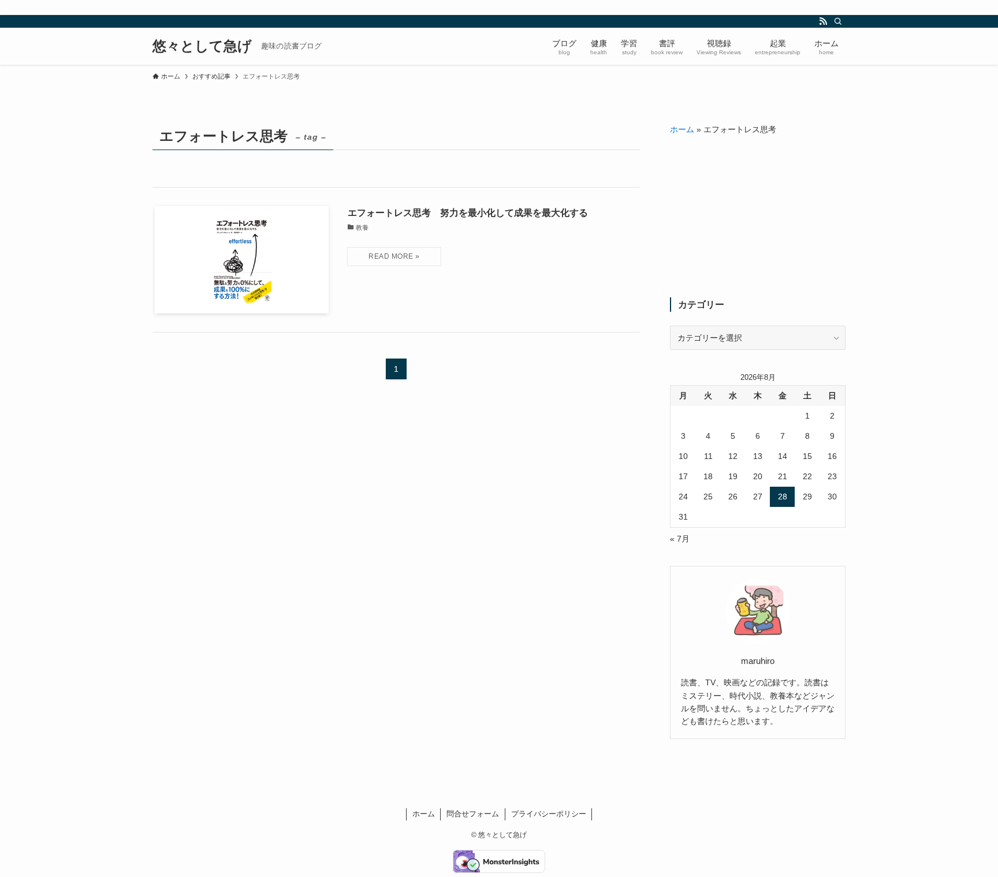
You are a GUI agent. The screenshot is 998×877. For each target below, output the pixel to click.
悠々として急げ (202, 46)
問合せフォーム (472, 813)
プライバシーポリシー (548, 813)
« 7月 (680, 538)
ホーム (682, 129)
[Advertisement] (758, 216)
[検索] (838, 21)
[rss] (823, 21)
